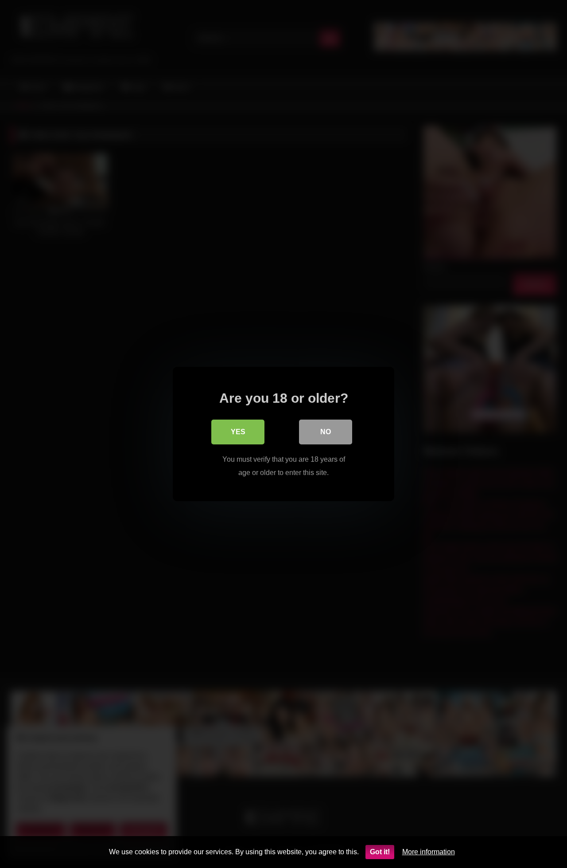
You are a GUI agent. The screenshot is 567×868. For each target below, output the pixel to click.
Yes (238, 432)
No (325, 432)
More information (428, 852)
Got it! (380, 852)
